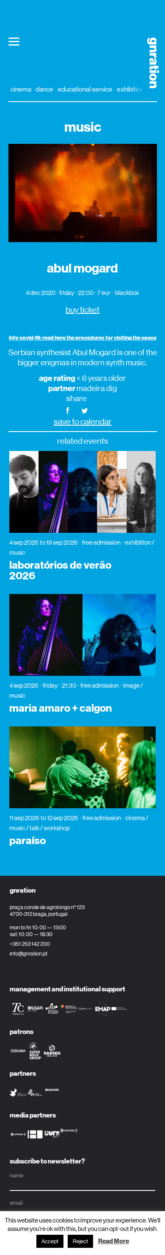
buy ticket (82, 310)
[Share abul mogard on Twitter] (84, 410)
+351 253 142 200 (30, 944)
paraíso (27, 840)
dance (44, 89)
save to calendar (83, 421)
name (16, 1175)
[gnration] (150, 63)
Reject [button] (80, 1241)
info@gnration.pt (28, 953)
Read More (113, 1241)
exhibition (130, 89)
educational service (85, 89)
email (16, 1202)
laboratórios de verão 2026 (60, 570)
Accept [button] (49, 1241)
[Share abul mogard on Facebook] (67, 410)
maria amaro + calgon (60, 708)
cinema (21, 89)
